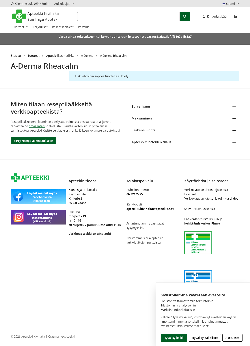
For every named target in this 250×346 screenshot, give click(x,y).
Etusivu (16, 56)
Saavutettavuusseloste (200, 209)
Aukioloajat (62, 4)
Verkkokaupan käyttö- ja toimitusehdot (211, 199)
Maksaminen (142, 118)
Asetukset (232, 338)
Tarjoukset (40, 27)
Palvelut (83, 27)
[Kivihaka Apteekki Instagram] (38, 217)
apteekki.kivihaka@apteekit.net (150, 209)
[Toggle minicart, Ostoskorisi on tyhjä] (235, 16)
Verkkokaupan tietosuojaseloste (206, 190)
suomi (230, 4)
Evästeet (190, 194)
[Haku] (185, 16)
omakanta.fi (37, 126)
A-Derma (87, 56)
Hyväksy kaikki (174, 338)
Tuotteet (18, 27)
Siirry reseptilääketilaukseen (33, 141)
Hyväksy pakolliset (205, 338)
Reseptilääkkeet (63, 27)
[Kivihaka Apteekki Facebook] (38, 196)
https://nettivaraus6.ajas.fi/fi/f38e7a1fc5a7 (160, 37)
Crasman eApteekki (61, 336)
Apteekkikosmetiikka (60, 56)
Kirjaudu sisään (217, 16)
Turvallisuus (141, 106)
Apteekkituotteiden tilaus (151, 142)
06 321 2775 (134, 194)
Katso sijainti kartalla (83, 190)
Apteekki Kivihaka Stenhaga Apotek (43, 16)
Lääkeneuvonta (144, 130)
